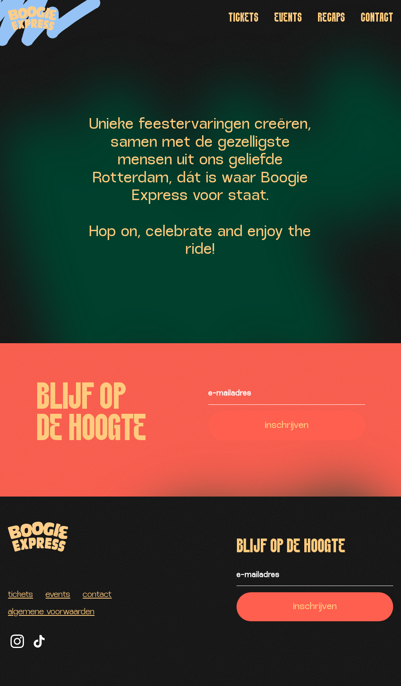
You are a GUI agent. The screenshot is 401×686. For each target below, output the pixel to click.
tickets (243, 18)
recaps (331, 18)
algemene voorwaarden (51, 612)
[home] (32, 18)
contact (377, 18)
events (57, 595)
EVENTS (288, 18)
